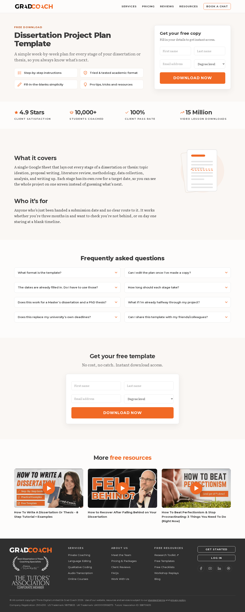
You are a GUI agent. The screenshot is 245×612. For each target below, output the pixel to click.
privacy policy (178, 600)
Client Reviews (120, 567)
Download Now (192, 78)
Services (129, 6)
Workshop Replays (166, 573)
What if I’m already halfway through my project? (164, 302)
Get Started (216, 549)
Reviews (167, 6)
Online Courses (78, 578)
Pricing (148, 6)
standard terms (156, 600)
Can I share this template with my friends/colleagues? (168, 317)
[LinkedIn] (219, 568)
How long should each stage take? (153, 287)
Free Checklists (164, 567)
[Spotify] (228, 568)
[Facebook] (201, 568)
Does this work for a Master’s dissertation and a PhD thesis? (62, 302)
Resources (188, 6)
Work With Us (120, 578)
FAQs (114, 573)
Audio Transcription (80, 573)
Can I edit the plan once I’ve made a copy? (159, 272)
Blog (157, 578)
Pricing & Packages (123, 560)
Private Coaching (79, 555)
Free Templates (164, 560)
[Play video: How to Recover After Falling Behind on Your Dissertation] (122, 488)
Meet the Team (121, 555)
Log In (216, 557)
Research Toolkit (166, 555)
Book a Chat (217, 6)
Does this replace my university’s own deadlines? (54, 317)
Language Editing (79, 560)
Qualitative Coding (80, 567)
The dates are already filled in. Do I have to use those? (58, 287)
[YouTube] (210, 568)
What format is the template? (39, 272)
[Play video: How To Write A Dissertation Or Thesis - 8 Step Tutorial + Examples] (48, 488)
